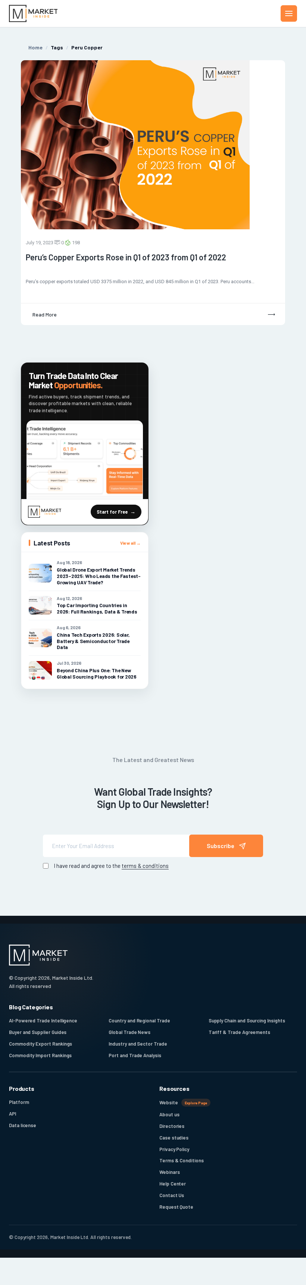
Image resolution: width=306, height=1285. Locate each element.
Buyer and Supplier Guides (37, 1032)
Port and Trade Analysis (135, 1055)
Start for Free (112, 512)
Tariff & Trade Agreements (239, 1032)
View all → (130, 543)
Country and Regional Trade (139, 1021)
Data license (22, 1125)
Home (35, 47)
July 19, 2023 (39, 242)
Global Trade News (129, 1032)
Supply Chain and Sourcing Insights (247, 1021)
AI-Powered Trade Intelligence (43, 1021)
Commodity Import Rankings (40, 1055)
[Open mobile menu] (289, 13)
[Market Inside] (33, 13)
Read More (44, 314)
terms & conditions (145, 865)
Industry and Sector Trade (138, 1044)
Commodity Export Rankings (40, 1044)
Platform (19, 1102)
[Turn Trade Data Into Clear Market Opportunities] (84, 459)
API (12, 1114)
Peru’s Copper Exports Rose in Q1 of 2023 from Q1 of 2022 (126, 257)
